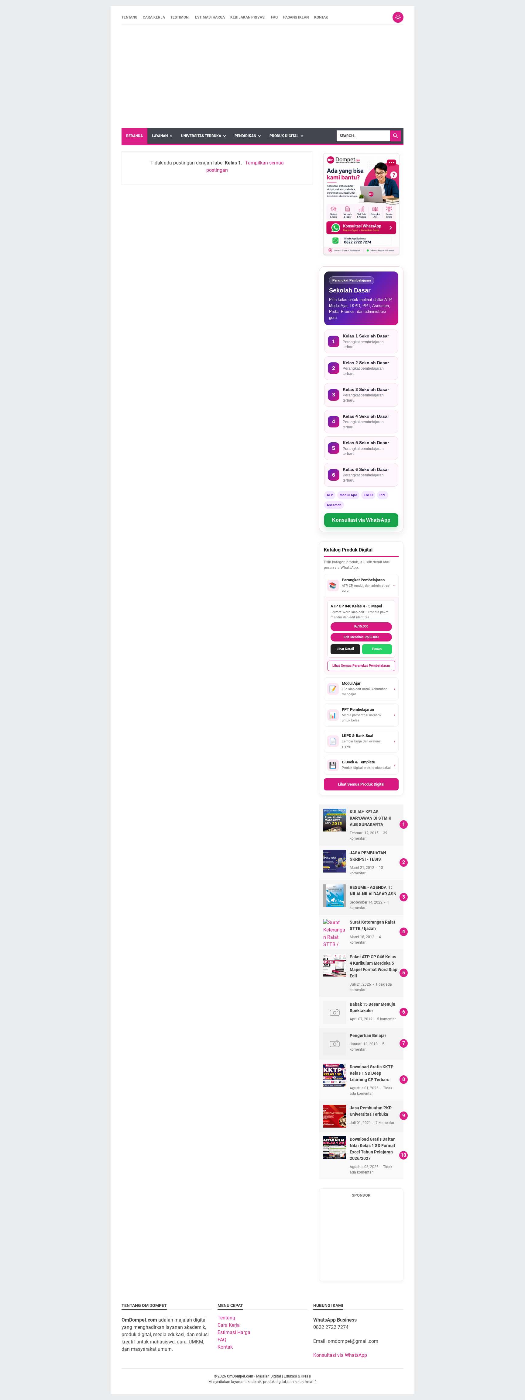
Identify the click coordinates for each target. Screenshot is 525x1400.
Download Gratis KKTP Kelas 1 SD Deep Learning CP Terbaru (371, 1073)
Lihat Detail (345, 649)
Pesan (377, 649)
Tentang (129, 17)
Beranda (134, 136)
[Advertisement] (262, 76)
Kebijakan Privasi (248, 17)
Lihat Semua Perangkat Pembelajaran (361, 666)
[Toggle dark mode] (398, 17)
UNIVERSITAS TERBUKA (201, 136)
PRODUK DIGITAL (284, 136)
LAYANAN (160, 136)
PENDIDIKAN (245, 136)
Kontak (321, 17)
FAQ (274, 17)
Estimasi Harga (210, 17)
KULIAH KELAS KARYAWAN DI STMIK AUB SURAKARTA (370, 818)
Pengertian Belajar (368, 1035)
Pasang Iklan (296, 17)
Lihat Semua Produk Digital (361, 784)
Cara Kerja (154, 17)
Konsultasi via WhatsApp (361, 520)
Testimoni (180, 17)
